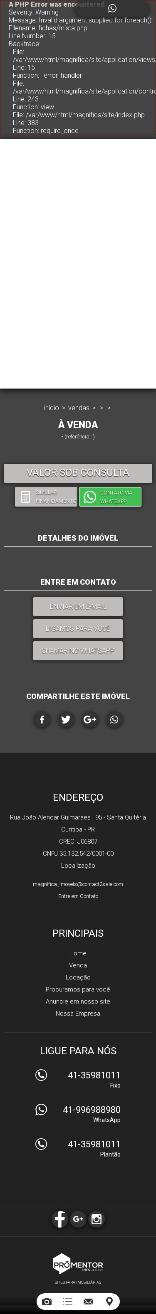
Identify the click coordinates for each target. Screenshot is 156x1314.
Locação (78, 977)
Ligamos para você (78, 628)
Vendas (78, 408)
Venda (78, 965)
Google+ (90, 719)
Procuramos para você (78, 989)
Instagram (96, 1219)
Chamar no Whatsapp (78, 651)
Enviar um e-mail (78, 606)
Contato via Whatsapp (116, 497)
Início (51, 408)
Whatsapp (114, 719)
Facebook (42, 719)
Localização (78, 865)
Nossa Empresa (78, 1013)
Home (78, 953)
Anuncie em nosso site (78, 1001)
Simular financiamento (56, 497)
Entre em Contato (78, 896)
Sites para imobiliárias (78, 1282)
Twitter (66, 719)
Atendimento (112, 8)
